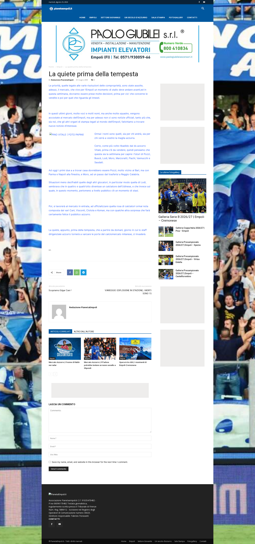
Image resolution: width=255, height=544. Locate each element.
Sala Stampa (158, 17)
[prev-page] (50, 374)
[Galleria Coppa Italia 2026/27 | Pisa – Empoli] (165, 231)
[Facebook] (199, 2)
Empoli (93, 17)
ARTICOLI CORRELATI (60, 331)
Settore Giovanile (110, 17)
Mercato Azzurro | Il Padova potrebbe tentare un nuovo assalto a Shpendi (100, 365)
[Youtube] (204, 2)
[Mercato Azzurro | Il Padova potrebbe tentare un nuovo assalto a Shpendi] (100, 349)
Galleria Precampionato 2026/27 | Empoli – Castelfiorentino (187, 273)
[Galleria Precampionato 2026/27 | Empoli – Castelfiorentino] (165, 274)
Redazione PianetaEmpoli (62, 80)
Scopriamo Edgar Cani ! (60, 290)
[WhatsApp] (77, 272)
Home (82, 17)
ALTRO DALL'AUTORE (84, 331)
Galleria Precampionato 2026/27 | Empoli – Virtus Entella (188, 259)
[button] (202, 8)
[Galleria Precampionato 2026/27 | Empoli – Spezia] (165, 246)
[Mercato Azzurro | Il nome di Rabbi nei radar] (65, 349)
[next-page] (55, 374)
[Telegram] (83, 272)
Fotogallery (176, 17)
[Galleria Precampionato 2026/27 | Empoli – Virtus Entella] (165, 260)
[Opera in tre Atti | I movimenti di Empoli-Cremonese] (135, 349)
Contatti (192, 17)
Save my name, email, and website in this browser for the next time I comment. (90, 462)
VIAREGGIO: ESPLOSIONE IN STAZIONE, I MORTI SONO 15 (128, 292)
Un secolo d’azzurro (135, 17)
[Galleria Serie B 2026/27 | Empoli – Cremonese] (182, 195)
